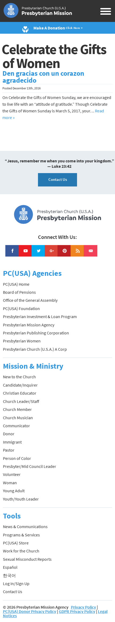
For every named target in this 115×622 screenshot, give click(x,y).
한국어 (9, 575)
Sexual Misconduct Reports (27, 559)
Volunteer (12, 474)
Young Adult (14, 490)
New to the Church (19, 376)
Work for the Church (21, 551)
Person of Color (17, 458)
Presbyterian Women (22, 341)
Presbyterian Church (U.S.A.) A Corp (35, 349)
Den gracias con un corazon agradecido (43, 77)
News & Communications (25, 526)
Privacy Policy (83, 607)
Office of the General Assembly (30, 300)
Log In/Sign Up (16, 583)
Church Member (17, 409)
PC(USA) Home (16, 284)
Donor (8, 433)
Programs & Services (21, 534)
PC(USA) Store (16, 542)
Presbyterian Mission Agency (28, 324)
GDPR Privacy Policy (77, 611)
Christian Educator (19, 393)
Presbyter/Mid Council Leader (29, 466)
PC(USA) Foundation (21, 308)
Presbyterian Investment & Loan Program (40, 316)
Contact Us (57, 179)
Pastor (8, 450)
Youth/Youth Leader (21, 499)
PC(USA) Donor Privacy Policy (29, 611)
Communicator (16, 425)
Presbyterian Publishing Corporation (36, 332)
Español (10, 567)
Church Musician (18, 417)
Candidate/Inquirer (20, 385)
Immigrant (12, 442)
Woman (10, 482)
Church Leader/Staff (21, 401)
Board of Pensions (19, 292)
